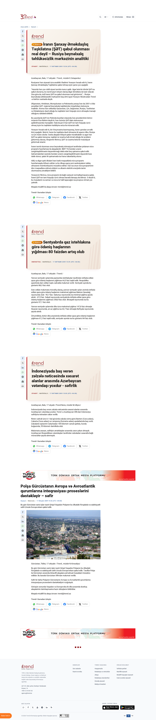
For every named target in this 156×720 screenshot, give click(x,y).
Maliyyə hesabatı (100, 684)
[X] (33, 707)
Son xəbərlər (77, 668)
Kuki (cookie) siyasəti (124, 678)
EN (125, 716)
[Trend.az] (28, 17)
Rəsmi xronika (77, 671)
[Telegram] (42, 707)
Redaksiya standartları (102, 678)
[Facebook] (28, 707)
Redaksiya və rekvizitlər (102, 671)
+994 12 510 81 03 (27, 691)
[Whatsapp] (23, 707)
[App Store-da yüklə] (110, 707)
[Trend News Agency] (27, 667)
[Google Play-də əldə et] (127, 707)
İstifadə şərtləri (121, 668)
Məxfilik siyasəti (122, 671)
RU (132, 716)
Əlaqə (96, 675)
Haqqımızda (99, 668)
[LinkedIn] (47, 707)
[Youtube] (37, 707)
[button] (23, 31)
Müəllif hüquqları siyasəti (125, 675)
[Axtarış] (100, 17)
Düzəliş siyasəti (100, 681)
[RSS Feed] (51, 707)
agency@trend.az (27, 693)
